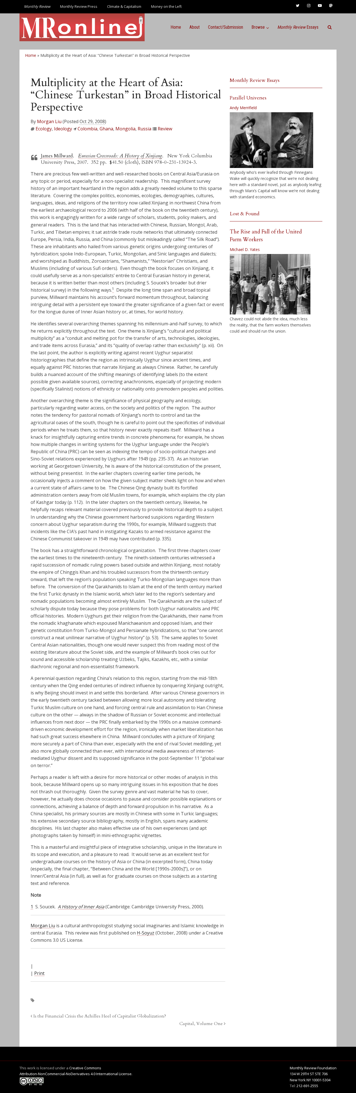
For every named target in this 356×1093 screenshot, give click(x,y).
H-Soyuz (145, 933)
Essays (297, 27)
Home (175, 27)
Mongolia (125, 129)
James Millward (57, 156)
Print (39, 973)
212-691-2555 (307, 1085)
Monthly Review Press (78, 6)
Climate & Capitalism (124, 6)
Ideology (63, 129)
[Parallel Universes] (271, 140)
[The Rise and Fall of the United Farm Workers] (270, 284)
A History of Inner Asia (81, 907)
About (194, 27)
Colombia (87, 129)
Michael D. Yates (245, 249)
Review (165, 129)
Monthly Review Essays (255, 80)
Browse (258, 27)
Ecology (44, 129)
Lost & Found (244, 213)
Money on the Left (166, 6)
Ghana (106, 129)
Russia (144, 129)
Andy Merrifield (243, 107)
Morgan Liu (49, 121)
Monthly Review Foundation (313, 1067)
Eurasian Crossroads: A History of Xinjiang (120, 156)
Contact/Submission (225, 27)
